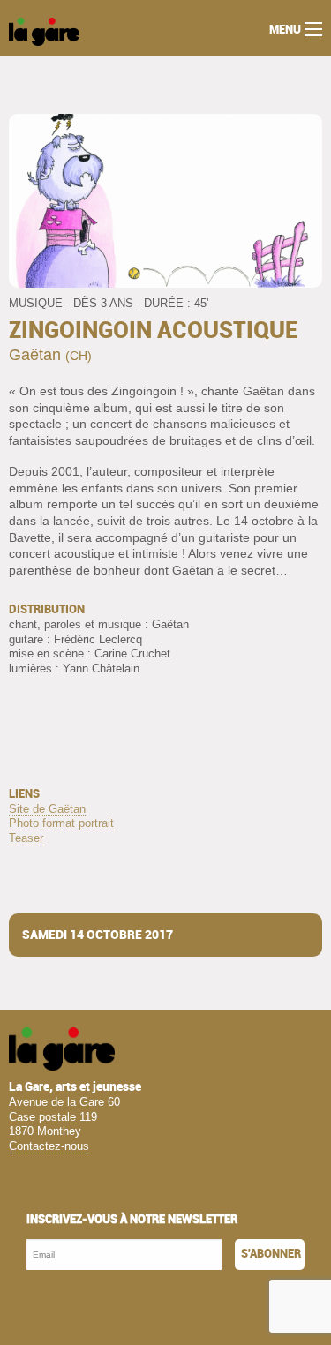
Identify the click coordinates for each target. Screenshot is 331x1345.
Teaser (26, 838)
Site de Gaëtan (47, 808)
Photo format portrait (61, 823)
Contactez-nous (49, 1146)
